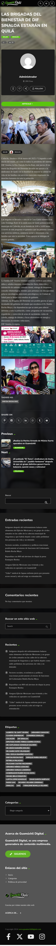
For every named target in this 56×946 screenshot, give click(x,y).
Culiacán (10, 739)
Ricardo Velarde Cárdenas (30, 782)
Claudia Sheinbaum (14, 736)
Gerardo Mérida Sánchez (17, 767)
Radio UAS (10, 782)
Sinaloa (15, 37)
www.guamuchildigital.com (30, 929)
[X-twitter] (19, 936)
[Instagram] (42, 936)
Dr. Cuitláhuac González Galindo (21, 745)
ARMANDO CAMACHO (40, 732)
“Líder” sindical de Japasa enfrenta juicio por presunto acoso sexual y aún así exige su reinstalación (27, 705)
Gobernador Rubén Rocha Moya (20, 773)
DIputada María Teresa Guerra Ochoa (23, 742)
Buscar (8, 495)
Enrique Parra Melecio (36, 757)
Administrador (28, 77)
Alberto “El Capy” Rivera (17, 732)
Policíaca (19, 471)
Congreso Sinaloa (35, 736)
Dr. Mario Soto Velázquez (17, 751)
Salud (5, 37)
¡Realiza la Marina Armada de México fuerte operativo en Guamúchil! (33, 442)
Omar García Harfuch (39, 779)
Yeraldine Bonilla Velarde (35, 786)
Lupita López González (16, 779)
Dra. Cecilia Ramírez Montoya (19, 754)
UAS (18, 786)
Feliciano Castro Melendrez (19, 764)
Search (10, 626)
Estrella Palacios (14, 761)
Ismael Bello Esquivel (16, 776)
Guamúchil (19, 448)
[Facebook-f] (8, 936)
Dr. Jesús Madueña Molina (17, 748)
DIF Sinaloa (23, 739)
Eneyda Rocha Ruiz (10, 401)
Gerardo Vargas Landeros (18, 770)
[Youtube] (31, 936)
